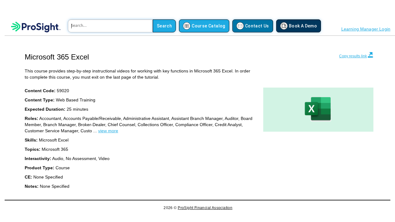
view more (108, 130)
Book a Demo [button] (303, 25)
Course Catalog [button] (208, 25)
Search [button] (164, 25)
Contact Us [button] (257, 25)
